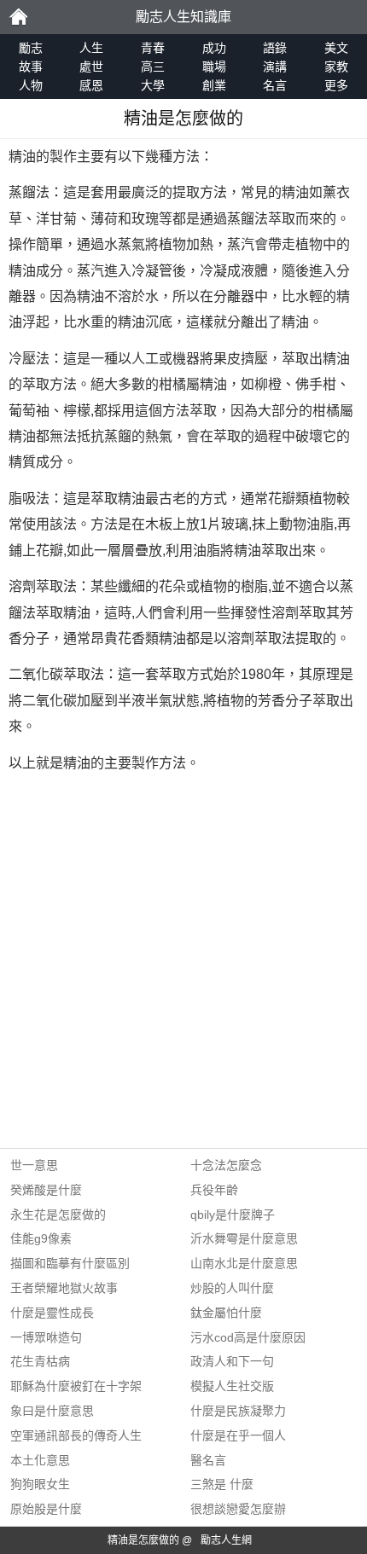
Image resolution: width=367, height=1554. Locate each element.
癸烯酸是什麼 (46, 1190)
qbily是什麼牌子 (232, 1214)
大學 (153, 85)
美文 (336, 48)
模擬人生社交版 (232, 1386)
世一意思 (34, 1165)
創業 (214, 85)
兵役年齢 (214, 1190)
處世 (91, 66)
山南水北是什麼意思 (244, 1263)
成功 (214, 48)
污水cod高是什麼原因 (248, 1337)
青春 (153, 48)
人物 (31, 85)
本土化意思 (40, 1460)
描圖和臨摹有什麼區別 (70, 1263)
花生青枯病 (40, 1361)
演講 (275, 66)
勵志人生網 (226, 1540)
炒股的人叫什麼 (232, 1288)
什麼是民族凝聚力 (238, 1411)
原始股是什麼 (46, 1509)
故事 (31, 66)
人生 (91, 48)
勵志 (18, 17)
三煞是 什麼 (221, 1484)
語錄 (275, 48)
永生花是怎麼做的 (58, 1214)
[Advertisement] (183, 964)
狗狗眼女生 (40, 1484)
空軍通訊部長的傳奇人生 (76, 1435)
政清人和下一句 (232, 1361)
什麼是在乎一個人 (238, 1435)
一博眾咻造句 (46, 1337)
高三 (153, 66)
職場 (214, 66)
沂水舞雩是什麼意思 (244, 1238)
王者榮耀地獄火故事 (64, 1288)
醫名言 (208, 1460)
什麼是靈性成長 (52, 1312)
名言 (275, 85)
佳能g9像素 (41, 1238)
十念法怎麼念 (226, 1165)
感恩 (91, 85)
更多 (336, 85)
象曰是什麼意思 (52, 1411)
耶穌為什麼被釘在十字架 (76, 1386)
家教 (336, 66)
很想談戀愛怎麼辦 (238, 1509)
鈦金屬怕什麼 (226, 1312)
